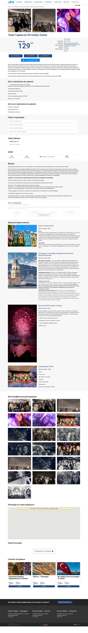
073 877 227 (60, 616)
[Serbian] (78, 5)
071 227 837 (35, 616)
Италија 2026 (48, 2)
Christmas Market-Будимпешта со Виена (18, 578)
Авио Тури (66, 2)
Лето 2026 (19, 2)
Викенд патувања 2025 (25, 6)
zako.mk (75, 624)
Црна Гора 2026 (38, 2)
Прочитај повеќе (43, 215)
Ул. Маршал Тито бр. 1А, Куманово (65, 613)
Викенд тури (57, 2)
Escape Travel (11, 6)
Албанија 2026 (28, 2)
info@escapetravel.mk (13, 615)
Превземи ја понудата (43, 551)
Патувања (16, 6)
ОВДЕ (47, 73)
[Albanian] (79, 5)
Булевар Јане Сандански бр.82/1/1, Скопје (18, 613)
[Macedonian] (75, 5)
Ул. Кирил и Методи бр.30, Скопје (40, 613)
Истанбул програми (70, 44)
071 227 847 (11, 616)
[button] (9, 21)
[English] (76, 5)
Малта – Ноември (40, 577)
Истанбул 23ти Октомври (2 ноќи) (68, 578)
